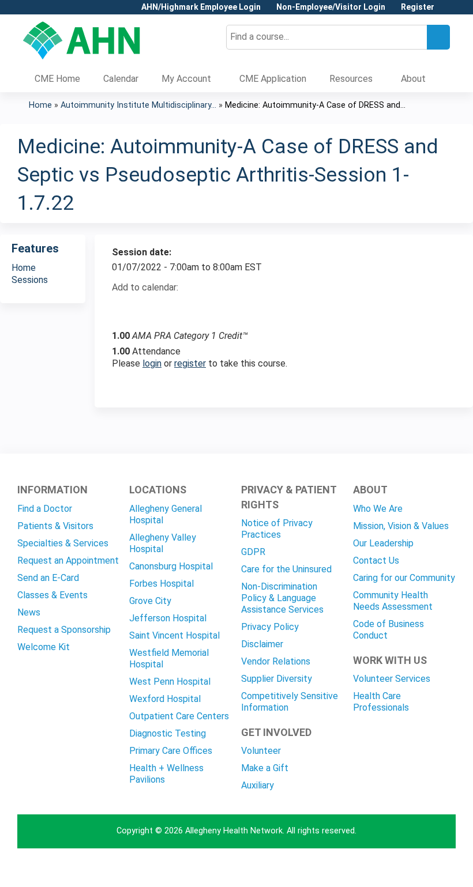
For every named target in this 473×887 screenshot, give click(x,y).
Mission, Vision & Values (401, 525)
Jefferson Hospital (168, 618)
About (413, 78)
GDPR (253, 551)
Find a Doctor (44, 508)
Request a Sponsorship (64, 629)
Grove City (150, 600)
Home (40, 105)
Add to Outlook (203, 307)
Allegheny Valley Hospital (162, 543)
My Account (186, 78)
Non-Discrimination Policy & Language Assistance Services (282, 598)
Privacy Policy (270, 626)
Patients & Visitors (55, 525)
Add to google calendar (124, 307)
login (152, 363)
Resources (351, 78)
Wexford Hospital (165, 698)
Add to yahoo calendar (150, 307)
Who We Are (378, 508)
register (190, 363)
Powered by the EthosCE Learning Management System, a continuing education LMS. (415, 868)
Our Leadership (383, 543)
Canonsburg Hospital (171, 566)
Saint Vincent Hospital (174, 635)
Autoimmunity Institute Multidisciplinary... (138, 105)
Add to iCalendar (175, 307)
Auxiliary (257, 785)
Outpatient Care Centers (179, 716)
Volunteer (261, 750)
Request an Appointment (68, 560)
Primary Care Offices (170, 750)
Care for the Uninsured (286, 569)
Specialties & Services (62, 543)
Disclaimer (262, 644)
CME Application (272, 78)
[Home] (81, 40)
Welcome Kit (43, 646)
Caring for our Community (404, 577)
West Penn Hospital (170, 681)
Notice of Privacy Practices (277, 529)
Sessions (30, 279)
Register (417, 7)
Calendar (120, 78)
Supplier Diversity (276, 678)
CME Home (57, 78)
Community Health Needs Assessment (393, 601)
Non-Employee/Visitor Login (330, 7)
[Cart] (446, 11)
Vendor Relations (275, 661)
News (28, 612)
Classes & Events (52, 595)
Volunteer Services (391, 678)
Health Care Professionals (381, 701)
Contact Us (376, 560)
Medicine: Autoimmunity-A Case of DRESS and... (315, 105)
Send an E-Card (48, 577)
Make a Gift (264, 768)
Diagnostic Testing (167, 733)
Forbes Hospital (161, 583)
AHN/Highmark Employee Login (201, 7)
